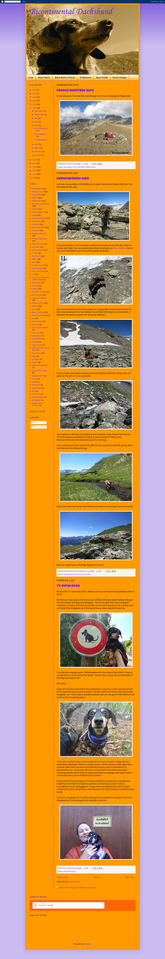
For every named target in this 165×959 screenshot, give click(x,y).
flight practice (38, 303)
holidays (35, 224)
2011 (34, 178)
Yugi (34, 356)
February (38, 152)
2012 (34, 174)
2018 (34, 104)
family (34, 198)
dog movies (37, 345)
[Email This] (93, 164)
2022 (34, 90)
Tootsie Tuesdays (39, 239)
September (40, 115)
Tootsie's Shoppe (119, 77)
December (39, 111)
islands (35, 362)
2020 (34, 97)
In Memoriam (85, 77)
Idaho (34, 259)
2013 (34, 171)
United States (38, 192)
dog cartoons (37, 244)
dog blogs (36, 283)
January (38, 155)
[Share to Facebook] (99, 164)
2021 (34, 93)
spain (34, 382)
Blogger (87, 944)
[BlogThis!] (95, 164)
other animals (38, 250)
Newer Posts (62, 877)
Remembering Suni (73, 179)
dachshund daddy (39, 315)
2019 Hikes (36, 353)
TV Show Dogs (68, 586)
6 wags (85, 164)
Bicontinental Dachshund (71, 12)
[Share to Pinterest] (101, 164)
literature (36, 231)
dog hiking (67, 167)
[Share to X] (97, 164)
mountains (87, 574)
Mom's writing (38, 312)
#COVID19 (36, 394)
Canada (35, 342)
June (37, 122)
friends (75, 574)
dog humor (36, 201)
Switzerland (37, 189)
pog (33, 391)
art (33, 274)
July (36, 118)
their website (119, 248)
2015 (34, 163)
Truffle (35, 253)
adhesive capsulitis (40, 365)
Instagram (36, 400)
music (34, 379)
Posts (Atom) (74, 882)
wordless (36, 247)
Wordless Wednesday (86, 167)
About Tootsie (44, 77)
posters (35, 325)
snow (34, 309)
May (37, 126)
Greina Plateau (38, 397)
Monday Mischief (39, 234)
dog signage (37, 268)
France (75, 167)
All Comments (39, 427)
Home (31, 77)
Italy (80, 574)
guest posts (37, 295)
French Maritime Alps (75, 90)
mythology (36, 388)
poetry (35, 286)
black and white (38, 227)
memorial (36, 385)
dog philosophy (69, 871)
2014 (34, 167)
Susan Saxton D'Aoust (38, 404)
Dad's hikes (37, 321)
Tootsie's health (39, 292)
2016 (34, 160)
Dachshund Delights (40, 328)
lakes (34, 262)
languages (36, 336)
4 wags (99, 571)
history (35, 306)
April (37, 144)
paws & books (38, 271)
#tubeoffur (36, 339)
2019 (34, 101)
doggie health (38, 376)
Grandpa (35, 359)
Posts (35, 422)
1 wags (86, 868)
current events (38, 265)
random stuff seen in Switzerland (40, 279)
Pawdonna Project (39, 371)
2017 (34, 108)
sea (33, 318)
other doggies (38, 212)
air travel (36, 333)
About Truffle (102, 77)
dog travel (36, 256)
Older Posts (130, 877)
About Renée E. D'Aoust (65, 77)
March (37, 148)
